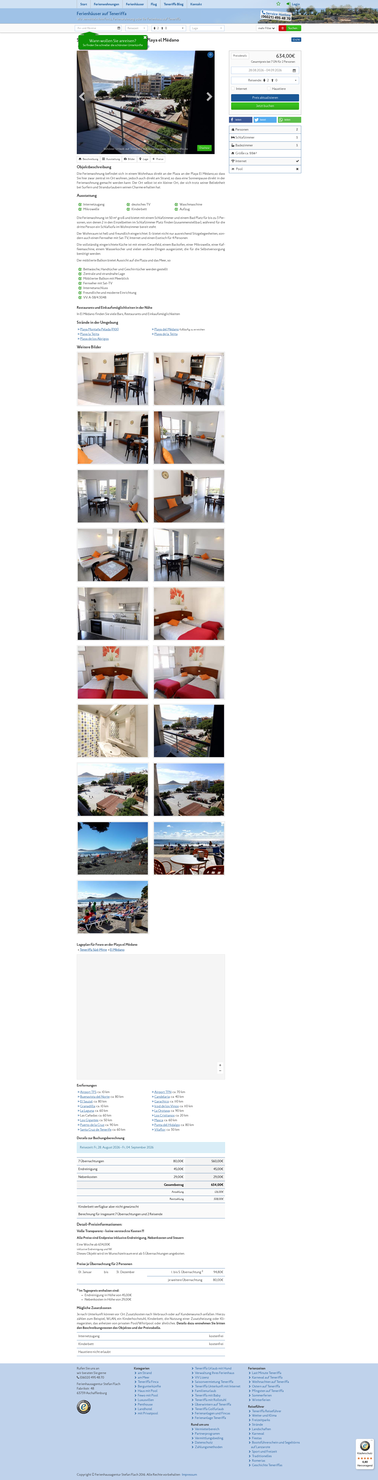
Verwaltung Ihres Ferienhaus (214, 1373)
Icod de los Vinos (166, 1106)
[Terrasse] (189, 731)
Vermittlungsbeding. (209, 1438)
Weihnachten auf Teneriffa (270, 1381)
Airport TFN (162, 1092)
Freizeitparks (261, 1420)
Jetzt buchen (265, 106)
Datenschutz (204, 1442)
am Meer (143, 1377)
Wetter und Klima (264, 1415)
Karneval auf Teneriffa (267, 1377)
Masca (158, 1120)
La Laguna (87, 1110)
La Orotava (162, 1110)
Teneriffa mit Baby (207, 1395)
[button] (136, 28)
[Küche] (113, 614)
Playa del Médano (166, 329)
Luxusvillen (146, 1400)
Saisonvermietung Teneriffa (214, 1381)
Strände (257, 1424)
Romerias (258, 1460)
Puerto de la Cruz (92, 1125)
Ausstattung (113, 159)
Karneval (258, 1433)
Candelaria (162, 1096)
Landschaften (261, 1429)
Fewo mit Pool (148, 1395)
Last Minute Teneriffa (266, 1373)
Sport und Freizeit (264, 1451)
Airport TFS (88, 1092)
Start (83, 4)
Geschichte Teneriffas (267, 1465)
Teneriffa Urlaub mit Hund (213, 1368)
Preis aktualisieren (265, 97)
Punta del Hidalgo (167, 1125)
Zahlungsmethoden (208, 1447)
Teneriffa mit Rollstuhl (210, 1400)
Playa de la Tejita (166, 334)
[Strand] (113, 848)
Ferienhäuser (135, 4)
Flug (154, 4)
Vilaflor (159, 1129)
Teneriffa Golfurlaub (209, 1409)
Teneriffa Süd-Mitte (93, 949)
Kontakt (196, 4)
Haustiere (279, 88)
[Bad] (113, 731)
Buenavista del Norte (94, 1096)
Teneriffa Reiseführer (266, 1411)
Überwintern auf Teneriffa (213, 1404)
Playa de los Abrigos (94, 338)
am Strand (145, 1373)
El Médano (117, 949)
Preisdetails (240, 56)
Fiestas (257, 1438)
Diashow (204, 148)
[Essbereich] (189, 555)
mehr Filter (265, 28)
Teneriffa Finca (148, 1381)
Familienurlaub (205, 1391)
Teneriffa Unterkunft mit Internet (217, 1386)
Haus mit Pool (148, 1391)
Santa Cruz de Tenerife (95, 1129)
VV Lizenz (202, 1377)
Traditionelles (262, 1456)
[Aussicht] (113, 789)
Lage (145, 159)
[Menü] (371, 1441)
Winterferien (261, 1400)
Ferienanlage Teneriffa (210, 1418)
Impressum (189, 1474)
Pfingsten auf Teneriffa (268, 1391)
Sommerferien (262, 1395)
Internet (241, 88)
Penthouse (145, 1404)
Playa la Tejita (89, 334)
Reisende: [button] (262, 80)
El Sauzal (86, 1101)
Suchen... (293, 28)
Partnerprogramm (207, 1433)
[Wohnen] (113, 379)
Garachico (161, 1101)
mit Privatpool (148, 1413)
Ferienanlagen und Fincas (212, 1413)
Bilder (131, 159)
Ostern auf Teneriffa (266, 1386)
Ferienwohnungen (106, 4)
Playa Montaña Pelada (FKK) (99, 329)
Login (295, 4)
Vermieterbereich (207, 1429)
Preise (159, 159)
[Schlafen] (189, 614)
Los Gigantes (89, 1120)
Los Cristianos (164, 1115)
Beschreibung (90, 159)
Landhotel (145, 1409)
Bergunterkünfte (149, 1386)
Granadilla (87, 1106)
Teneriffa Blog (173, 4)
